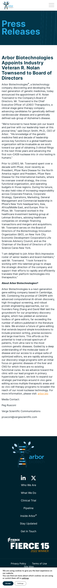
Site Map (29, 566)
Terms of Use (39, 563)
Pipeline (28, 508)
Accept (8, 583)
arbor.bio (43, 393)
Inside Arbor (28, 516)
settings (25, 578)
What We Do (28, 492)
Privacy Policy (18, 563)
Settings (20, 583)
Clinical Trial (28, 500)
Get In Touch (28, 531)
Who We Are (28, 485)
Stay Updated (28, 523)
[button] (23, 478)
